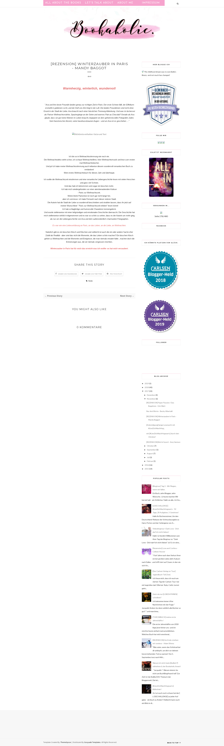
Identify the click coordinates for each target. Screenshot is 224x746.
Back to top (173, 743)
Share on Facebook (67, 274)
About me (125, 3)
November (151, 399)
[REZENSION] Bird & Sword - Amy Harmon (163, 442)
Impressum (151, 3)
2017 (147, 391)
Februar (150, 461)
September (151, 450)
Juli (148, 457)
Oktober (150, 446)
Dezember (151, 395)
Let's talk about (99, 3)
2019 (147, 383)
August (150, 453)
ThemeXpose (66, 742)
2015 (147, 469)
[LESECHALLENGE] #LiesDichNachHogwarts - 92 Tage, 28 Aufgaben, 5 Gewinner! (166, 509)
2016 (147, 465)
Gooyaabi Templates (92, 742)
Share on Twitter (93, 274)
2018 (147, 387)
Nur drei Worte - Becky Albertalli (159, 411)
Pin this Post (116, 274)
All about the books (63, 3)
